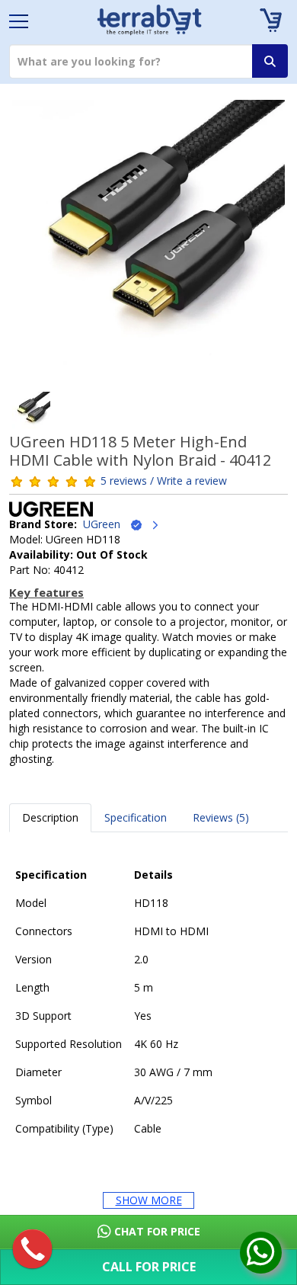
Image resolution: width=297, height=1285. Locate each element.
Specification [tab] (135, 817)
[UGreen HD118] (148, 241)
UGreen (106, 524)
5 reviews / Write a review (164, 480)
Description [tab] (50, 817)
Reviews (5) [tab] (221, 817)
